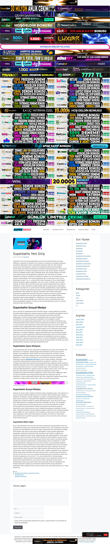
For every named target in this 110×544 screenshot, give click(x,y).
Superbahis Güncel (79, 377)
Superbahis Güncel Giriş (88, 377)
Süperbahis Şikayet (83, 229)
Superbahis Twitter (86, 398)
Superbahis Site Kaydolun (81, 392)
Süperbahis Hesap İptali (80, 413)
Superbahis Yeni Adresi (20, 476)
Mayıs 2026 (79, 322)
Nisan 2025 (79, 329)
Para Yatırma (80, 303)
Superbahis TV (79, 398)
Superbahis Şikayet (79, 410)
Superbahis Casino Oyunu (81, 368)
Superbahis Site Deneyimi (91, 390)
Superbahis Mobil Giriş (83, 266)
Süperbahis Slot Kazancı (91, 415)
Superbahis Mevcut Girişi (81, 382)
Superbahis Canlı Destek (83, 263)
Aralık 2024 (79, 339)
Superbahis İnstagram (82, 261)
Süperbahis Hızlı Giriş (90, 413)
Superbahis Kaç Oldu (82, 276)
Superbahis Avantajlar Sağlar (90, 364)
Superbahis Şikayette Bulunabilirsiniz (83, 412)
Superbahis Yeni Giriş (34, 473)
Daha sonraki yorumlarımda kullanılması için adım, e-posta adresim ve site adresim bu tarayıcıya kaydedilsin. (41, 521)
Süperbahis (46, 229)
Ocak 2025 (79, 337)
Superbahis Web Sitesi (83, 402)
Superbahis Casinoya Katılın (81, 370)
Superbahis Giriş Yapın (90, 375)
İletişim (93, 229)
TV (77, 305)
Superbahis (79, 251)
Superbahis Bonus (81, 268)
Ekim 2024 (79, 345)
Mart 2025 (79, 332)
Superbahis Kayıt (81, 273)
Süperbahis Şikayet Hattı (80, 417)
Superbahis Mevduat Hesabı (81, 384)
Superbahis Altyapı (81, 258)
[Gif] (55, 110)
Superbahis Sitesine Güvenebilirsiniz (83, 394)
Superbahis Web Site (80, 400)
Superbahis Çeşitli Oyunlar (81, 406)
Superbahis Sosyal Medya (21, 473)
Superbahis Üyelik (81, 271)
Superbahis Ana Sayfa (80, 364)
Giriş (16, 471)
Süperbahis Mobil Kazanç (81, 415)
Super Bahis (90, 360)
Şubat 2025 (79, 334)
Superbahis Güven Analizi (81, 379)
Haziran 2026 (80, 319)
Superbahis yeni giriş (32, 359)
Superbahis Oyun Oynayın (81, 386)
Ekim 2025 (79, 324)
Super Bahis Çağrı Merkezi (81, 404)
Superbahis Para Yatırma (84, 388)
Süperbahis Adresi (81, 243)
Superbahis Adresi (82, 362)
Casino (78, 295)
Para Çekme (79, 300)
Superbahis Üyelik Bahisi (80, 408)
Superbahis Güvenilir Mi (83, 279)
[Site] (27, 81)
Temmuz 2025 (80, 327)
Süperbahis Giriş (70, 229)
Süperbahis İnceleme (57, 229)
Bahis (77, 293)
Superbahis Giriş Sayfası (83, 256)
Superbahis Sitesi (19, 474)
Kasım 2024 (79, 342)
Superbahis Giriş (84, 372)
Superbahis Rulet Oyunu (80, 390)
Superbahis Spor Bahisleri (84, 396)
